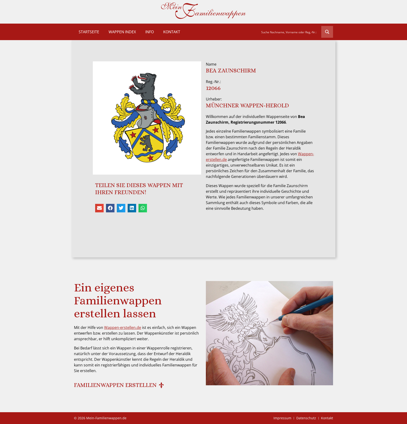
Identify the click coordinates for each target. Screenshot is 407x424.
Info (149, 31)
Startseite (89, 31)
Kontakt (171, 31)
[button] (99, 208)
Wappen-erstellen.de (122, 327)
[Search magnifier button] (327, 32)
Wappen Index (122, 31)
